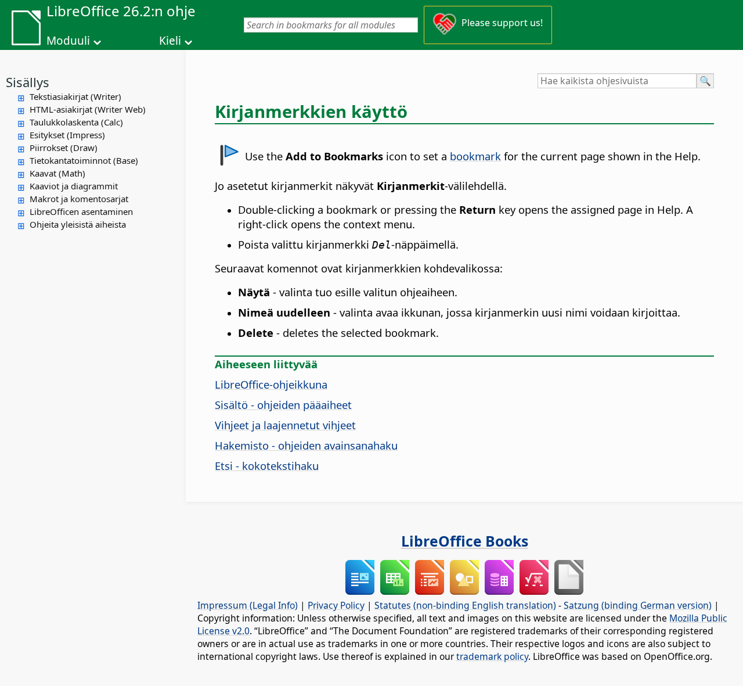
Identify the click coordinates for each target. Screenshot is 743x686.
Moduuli (68, 40)
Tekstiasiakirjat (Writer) (75, 96)
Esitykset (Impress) (67, 135)
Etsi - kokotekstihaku (267, 465)
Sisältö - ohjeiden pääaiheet (283, 404)
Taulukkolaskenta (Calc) (76, 122)
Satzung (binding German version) (638, 605)
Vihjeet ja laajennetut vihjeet (285, 425)
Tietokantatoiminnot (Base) (84, 160)
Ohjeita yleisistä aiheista (78, 224)
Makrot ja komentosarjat (79, 198)
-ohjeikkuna (271, 384)
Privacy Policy (336, 605)
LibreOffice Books (464, 541)
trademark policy (492, 656)
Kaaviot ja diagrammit (74, 186)
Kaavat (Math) (57, 173)
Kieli (170, 40)
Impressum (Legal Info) (247, 605)
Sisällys (27, 82)
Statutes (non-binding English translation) (465, 605)
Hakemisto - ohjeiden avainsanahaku (306, 445)
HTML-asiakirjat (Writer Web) (88, 109)
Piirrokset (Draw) (64, 147)
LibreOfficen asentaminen (81, 211)
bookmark (475, 156)
